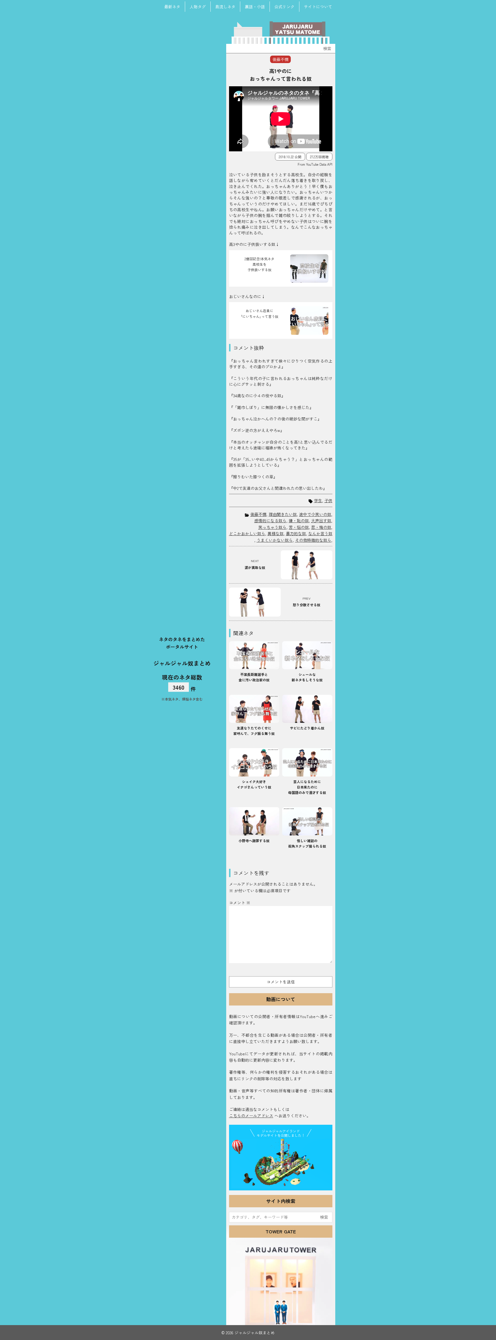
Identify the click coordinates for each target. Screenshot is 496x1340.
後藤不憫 (258, 514)
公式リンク (284, 6)
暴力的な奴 (296, 533)
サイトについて (318, 6)
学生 (318, 500)
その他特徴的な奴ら (313, 540)
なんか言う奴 (320, 533)
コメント (239, 902)
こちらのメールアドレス (251, 1115)
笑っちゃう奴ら (272, 527)
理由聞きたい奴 (283, 514)
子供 (328, 500)
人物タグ (198, 6)
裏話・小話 (255, 6)
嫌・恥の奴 (299, 520)
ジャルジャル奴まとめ (182, 663)
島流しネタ (225, 6)
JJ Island (280, 1163)
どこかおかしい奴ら (247, 533)
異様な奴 (276, 533)
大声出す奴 (321, 520)
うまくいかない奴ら (275, 540)
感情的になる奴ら (270, 520)
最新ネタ (172, 6)
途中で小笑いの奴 (315, 514)
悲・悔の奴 (321, 527)
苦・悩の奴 (299, 527)
